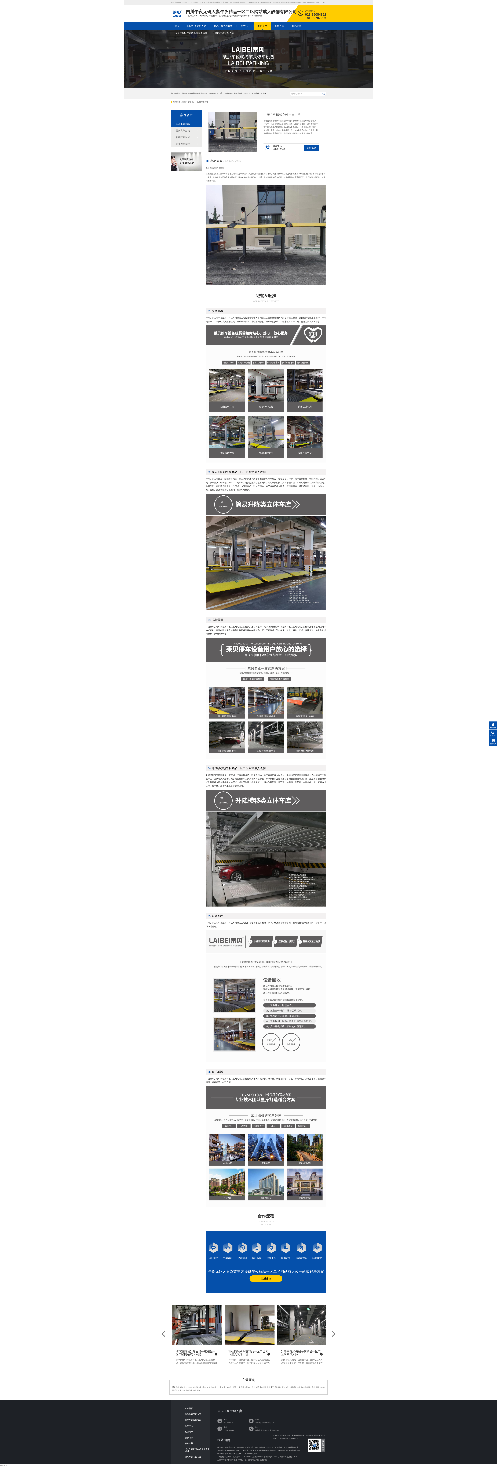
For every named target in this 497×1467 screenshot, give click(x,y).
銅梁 (257, 1387)
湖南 (194, 1390)
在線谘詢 (311, 148)
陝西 (187, 1390)
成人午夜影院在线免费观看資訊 (191, 33)
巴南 (227, 1387)
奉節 (298, 1387)
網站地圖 (3, 1465)
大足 (219, 1387)
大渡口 (189, 1387)
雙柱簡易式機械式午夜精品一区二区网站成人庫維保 (245, 93)
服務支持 (296, 26)
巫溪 (306, 1387)
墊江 (287, 1387)
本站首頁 (189, 1409)
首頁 (177, 26)
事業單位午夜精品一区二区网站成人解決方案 (235, 1447)
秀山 (313, 1387)
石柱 (309, 1387)
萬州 (177, 1387)
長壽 (234, 1387)
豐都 (283, 1387)
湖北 (190, 1390)
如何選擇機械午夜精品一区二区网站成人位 (234, 1450)
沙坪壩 (198, 1387)
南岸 (208, 1387)
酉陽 (317, 1387)
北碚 (212, 1387)
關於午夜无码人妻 (196, 26)
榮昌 (264, 1387)
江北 (194, 1387)
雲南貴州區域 (183, 130)
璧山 (253, 1387)
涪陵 (181, 1387)
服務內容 (264, 1460)
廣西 (198, 1390)
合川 (242, 1387)
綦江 (216, 1387)
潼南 (261, 1387)
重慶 (173, 1387)
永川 (246, 1387)
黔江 (231, 1387)
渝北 (223, 1387)
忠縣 (291, 1387)
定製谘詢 (266, 1278)
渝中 (185, 1387)
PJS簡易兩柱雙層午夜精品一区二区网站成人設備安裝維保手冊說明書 (245, 1457)
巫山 (302, 1387)
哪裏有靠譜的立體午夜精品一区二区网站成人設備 (237, 1454)
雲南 (175, 1390)
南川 (249, 1387)
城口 (279, 1387)
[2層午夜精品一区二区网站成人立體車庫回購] (248, 88)
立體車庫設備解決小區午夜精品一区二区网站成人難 (238, 1460)
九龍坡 (204, 1387)
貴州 (179, 1390)
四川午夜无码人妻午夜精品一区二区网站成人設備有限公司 (302, 1435)
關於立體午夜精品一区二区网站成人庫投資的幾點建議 (276, 1447)
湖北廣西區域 (183, 144)
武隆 (276, 1387)
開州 (268, 1387)
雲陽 (294, 1387)
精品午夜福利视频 (223, 26)
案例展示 (262, 26)
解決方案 (279, 26)
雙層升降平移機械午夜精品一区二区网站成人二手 (202, 93)
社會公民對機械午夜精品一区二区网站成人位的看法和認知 (276, 1450)
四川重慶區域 (202, 102)
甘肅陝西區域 (183, 137)
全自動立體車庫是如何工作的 (285, 1457)
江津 (238, 1387)
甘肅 (183, 1390)
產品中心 (245, 26)
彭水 (321, 1387)
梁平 (272, 1387)
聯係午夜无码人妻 (224, 33)
